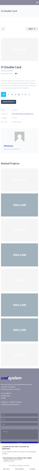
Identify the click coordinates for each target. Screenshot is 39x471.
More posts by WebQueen (12, 149)
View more (19, 179)
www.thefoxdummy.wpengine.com (22, 114)
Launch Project (8, 102)
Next (31, 29)
